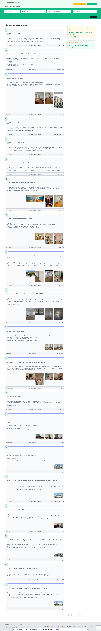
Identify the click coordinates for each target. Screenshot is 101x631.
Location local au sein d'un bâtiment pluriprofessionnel (23, 163)
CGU (44, 626)
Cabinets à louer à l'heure (14, 418)
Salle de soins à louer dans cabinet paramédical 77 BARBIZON (25, 294)
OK (87, 629)
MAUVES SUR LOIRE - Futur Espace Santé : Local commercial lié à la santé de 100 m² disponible (34, 540)
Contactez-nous (85, 626)
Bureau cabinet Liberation (15, 78)
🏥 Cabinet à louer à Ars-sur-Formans (18, 123)
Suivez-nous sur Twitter (13, 627)
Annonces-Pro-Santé (17, 624)
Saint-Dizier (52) (60, 174)
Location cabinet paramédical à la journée (19, 218)
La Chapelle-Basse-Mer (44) (57, 609)
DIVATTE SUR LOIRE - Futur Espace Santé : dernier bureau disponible (27, 588)
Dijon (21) (61, 388)
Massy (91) (61, 210)
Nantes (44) (61, 45)
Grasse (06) (61, 247)
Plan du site (94, 626)
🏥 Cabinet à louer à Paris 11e (15, 143)
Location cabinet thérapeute (15, 331)
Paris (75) (62, 154)
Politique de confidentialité (68, 626)
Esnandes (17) (60, 580)
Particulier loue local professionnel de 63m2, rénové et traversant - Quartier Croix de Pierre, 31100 (34, 257)
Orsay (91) (61, 409)
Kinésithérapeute (10, 388)
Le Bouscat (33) (60, 353)
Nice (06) (62, 114)
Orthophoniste (9, 322)
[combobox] (33, 11)
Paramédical (9, 45)
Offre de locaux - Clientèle (35, 45)
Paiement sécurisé (55, 626)
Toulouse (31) (61, 285)
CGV (48, 626)
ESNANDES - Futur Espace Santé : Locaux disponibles (22, 568)
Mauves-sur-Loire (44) (58, 560)
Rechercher (93, 17)
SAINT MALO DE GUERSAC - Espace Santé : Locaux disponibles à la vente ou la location (32, 480)
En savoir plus (58, 629)
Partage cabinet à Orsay (14, 396)
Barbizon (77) (61, 322)
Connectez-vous (92, 4)
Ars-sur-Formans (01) (59, 134)
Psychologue (9, 114)
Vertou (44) (61, 472)
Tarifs (78, 626)
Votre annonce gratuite (79, 4)
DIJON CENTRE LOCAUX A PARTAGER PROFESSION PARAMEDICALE (26, 362)
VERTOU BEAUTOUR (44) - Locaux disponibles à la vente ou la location (27, 451)
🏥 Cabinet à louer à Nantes (15, 34)
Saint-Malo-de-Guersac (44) (57, 501)
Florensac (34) (60, 69)
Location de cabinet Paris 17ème (16, 510)
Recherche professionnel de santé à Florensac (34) (21, 54)
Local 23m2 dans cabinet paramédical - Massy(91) (21, 182)
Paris (63, 442)
